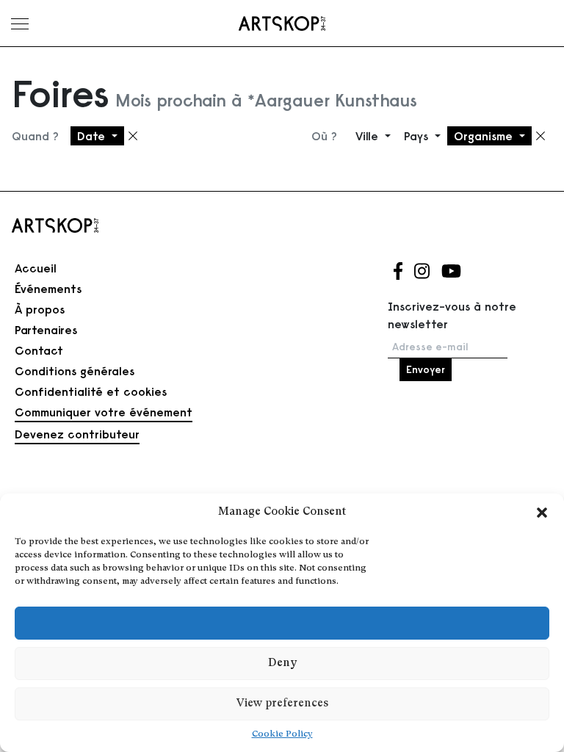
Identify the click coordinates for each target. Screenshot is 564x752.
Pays (418, 136)
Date (93, 136)
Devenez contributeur (77, 434)
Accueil (36, 268)
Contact (39, 350)
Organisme (485, 136)
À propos (40, 309)
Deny (282, 663)
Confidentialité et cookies (91, 391)
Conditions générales (74, 371)
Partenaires (46, 329)
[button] (542, 512)
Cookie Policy (282, 734)
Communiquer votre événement (103, 412)
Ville (368, 136)
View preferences (282, 703)
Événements (48, 288)
